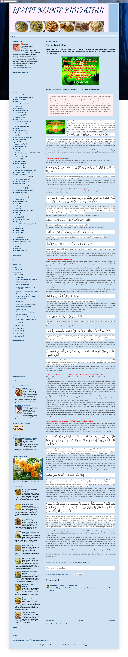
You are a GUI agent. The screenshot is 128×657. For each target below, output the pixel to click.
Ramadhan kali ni (22, 314)
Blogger (85, 645)
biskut (17, 106)
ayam (16, 101)
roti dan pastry (20, 219)
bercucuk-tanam (20, 104)
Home (13, 36)
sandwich (18, 228)
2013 (17, 331)
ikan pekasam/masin (22, 137)
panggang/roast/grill (22, 210)
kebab (17, 150)
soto (16, 235)
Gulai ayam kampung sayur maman (26, 287)
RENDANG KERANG (23, 282)
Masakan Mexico (21, 186)
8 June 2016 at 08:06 (68, 585)
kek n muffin (19, 156)
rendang (18, 217)
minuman (18, 194)
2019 (17, 270)
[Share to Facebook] (80, 574)
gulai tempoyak (20, 130)
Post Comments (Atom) (64, 624)
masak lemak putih (21, 179)
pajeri (17, 208)
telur (16, 246)
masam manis (20, 188)
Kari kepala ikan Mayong (25, 311)
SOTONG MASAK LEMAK (29, 585)
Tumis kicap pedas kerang (25, 317)
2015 (17, 326)
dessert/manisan (21, 121)
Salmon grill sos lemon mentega (30, 533)
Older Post (111, 620)
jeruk (16, 142)
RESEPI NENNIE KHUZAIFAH (58, 10)
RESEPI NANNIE (21, 388)
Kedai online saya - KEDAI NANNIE (27, 153)
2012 (17, 333)
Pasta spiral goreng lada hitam (31, 598)
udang (17, 248)
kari (16, 148)
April (18, 322)
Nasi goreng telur (28, 545)
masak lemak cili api (22, 177)
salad (16, 221)
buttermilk (18, 108)
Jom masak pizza (28, 612)
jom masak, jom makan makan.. (26, 438)
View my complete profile (22, 67)
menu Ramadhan (21, 192)
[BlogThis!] (76, 574)
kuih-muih (18, 165)
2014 (17, 328)
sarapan (17, 230)
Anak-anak (18, 95)
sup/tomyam (19, 239)
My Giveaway (19, 201)
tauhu (17, 244)
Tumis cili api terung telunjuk (26, 319)
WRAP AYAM (21, 299)
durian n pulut (20, 124)
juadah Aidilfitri (20, 144)
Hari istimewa (19, 133)
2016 (17, 275)
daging (17, 119)
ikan (16, 135)
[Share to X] (78, 574)
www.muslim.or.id (83, 562)
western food (19, 250)
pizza (16, 212)
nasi (16, 203)
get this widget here (19, 376)
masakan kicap (20, 181)
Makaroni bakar (28, 504)
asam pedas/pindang (22, 97)
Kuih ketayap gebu (28, 558)
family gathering (20, 126)
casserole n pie (20, 110)
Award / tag (19, 99)
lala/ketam (18, 168)
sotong (17, 237)
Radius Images (68, 645)
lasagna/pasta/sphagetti (23, 170)
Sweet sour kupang (23, 294)
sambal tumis (19, 226)
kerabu (17, 159)
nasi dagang (19, 206)
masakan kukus (20, 183)
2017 (17, 272)
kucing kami (19, 163)
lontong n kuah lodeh (22, 172)
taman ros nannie (21, 241)
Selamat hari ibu (28, 407)
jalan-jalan (18, 139)
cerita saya (18, 115)
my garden (18, 199)
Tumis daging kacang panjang (26, 279)
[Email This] (75, 574)
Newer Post (50, 620)
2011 (17, 336)
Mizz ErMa (54, 585)
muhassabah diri (20, 197)
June (19, 277)
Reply (52, 590)
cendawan (18, 112)
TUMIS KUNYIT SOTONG (25, 296)
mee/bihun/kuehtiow (22, 190)
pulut (16, 215)
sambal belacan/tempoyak (24, 223)
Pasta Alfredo (21, 309)
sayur (17, 232)
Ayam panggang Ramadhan (26, 304)
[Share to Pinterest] (82, 574)
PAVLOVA (19, 301)
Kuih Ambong (27, 439)
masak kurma (19, 174)
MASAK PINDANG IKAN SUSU (27, 291)
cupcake (18, 117)
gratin (17, 128)
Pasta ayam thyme (23, 284)
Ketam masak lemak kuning (29, 572)
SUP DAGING (27, 519)
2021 (17, 267)
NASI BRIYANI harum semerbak (29, 490)
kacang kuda (19, 146)
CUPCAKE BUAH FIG (24, 306)
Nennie (25, 44)
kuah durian (19, 161)
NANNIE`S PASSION (23, 405)
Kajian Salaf (61, 568)
